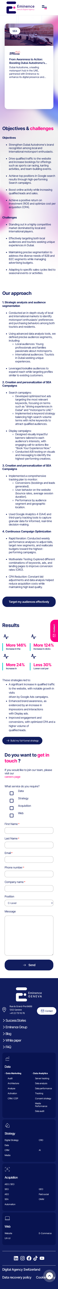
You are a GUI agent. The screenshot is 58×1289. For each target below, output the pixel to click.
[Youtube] (42, 1258)
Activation (12, 1093)
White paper (13, 1040)
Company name (14, 882)
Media (7, 1155)
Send (31, 965)
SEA (7, 1199)
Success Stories (16, 1020)
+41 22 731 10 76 (17, 1013)
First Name (11, 824)
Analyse (11, 1088)
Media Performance (41, 1105)
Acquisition (11, 1177)
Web (7, 1227)
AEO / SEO (9, 1184)
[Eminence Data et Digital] (29, 994)
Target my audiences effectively (29, 601)
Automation (10, 1204)
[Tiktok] (35, 1258)
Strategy (10, 1133)
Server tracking (42, 1078)
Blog (8, 1034)
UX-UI (7, 1238)
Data (8, 1067)
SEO (7, 1189)
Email (8, 853)
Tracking (39, 1093)
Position (9, 896)
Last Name (11, 838)
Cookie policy (45, 1277)
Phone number (14, 867)
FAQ (8, 1047)
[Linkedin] (16, 1258)
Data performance (43, 1088)
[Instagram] (22, 1258)
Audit (10, 1078)
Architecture (13, 1083)
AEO (7, 1194)
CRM (7, 1150)
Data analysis (41, 1083)
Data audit (39, 1111)
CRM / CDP (13, 1098)
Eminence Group (16, 1027)
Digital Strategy (12, 1140)
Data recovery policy (16, 1277)
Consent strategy (43, 1098)
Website (8, 1233)
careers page (12, 776)
